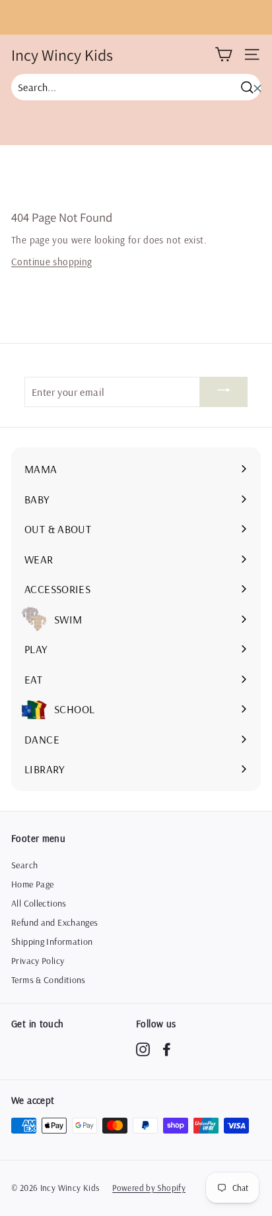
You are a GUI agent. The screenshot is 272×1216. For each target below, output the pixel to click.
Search (24, 865)
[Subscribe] (224, 392)
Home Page (32, 884)
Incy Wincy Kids (62, 54)
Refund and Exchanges (54, 922)
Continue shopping (51, 261)
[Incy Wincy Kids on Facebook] (167, 1049)
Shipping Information (52, 941)
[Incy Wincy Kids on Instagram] (143, 1049)
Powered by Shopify (149, 1187)
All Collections (39, 903)
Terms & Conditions (48, 980)
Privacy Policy (37, 961)
